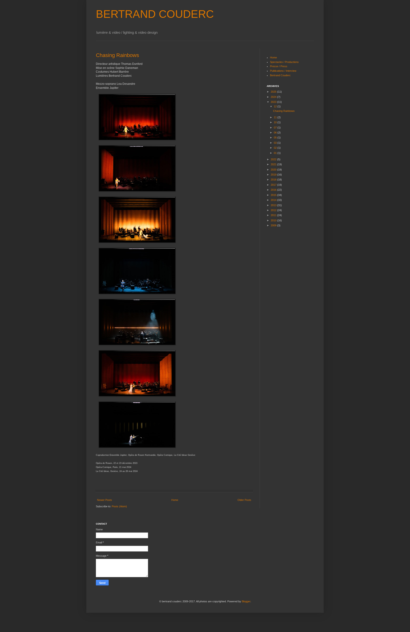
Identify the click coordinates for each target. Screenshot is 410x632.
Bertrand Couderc (280, 75)
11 (275, 117)
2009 (274, 225)
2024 (274, 96)
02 (275, 147)
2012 (274, 210)
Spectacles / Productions (284, 62)
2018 (274, 179)
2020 (274, 169)
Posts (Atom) (119, 506)
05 (275, 137)
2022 (274, 159)
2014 (274, 200)
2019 (274, 174)
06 (275, 132)
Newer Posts (104, 500)
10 (275, 122)
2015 (274, 195)
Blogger (246, 601)
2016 (274, 189)
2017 (274, 184)
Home (174, 500)
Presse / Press (278, 66)
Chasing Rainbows (117, 55)
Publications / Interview (283, 70)
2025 (274, 91)
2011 (274, 215)
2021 (274, 164)
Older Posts (244, 500)
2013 (274, 205)
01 (275, 153)
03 (275, 142)
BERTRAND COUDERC (155, 14)
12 (275, 106)
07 (275, 127)
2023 (274, 101)
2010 (274, 220)
